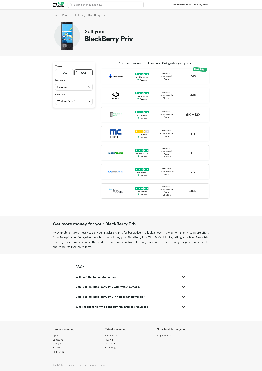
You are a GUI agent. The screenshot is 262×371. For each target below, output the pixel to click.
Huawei (57, 347)
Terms (92, 364)
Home (56, 15)
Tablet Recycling (115, 329)
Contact (102, 364)
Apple (56, 335)
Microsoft (110, 343)
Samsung (58, 339)
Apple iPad (111, 335)
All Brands (58, 351)
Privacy (82, 364)
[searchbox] (106, 5)
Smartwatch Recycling (171, 329)
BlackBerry (80, 15)
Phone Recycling (63, 329)
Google (57, 343)
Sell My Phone (180, 4)
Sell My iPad (201, 4)
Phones (66, 15)
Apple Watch (164, 335)
